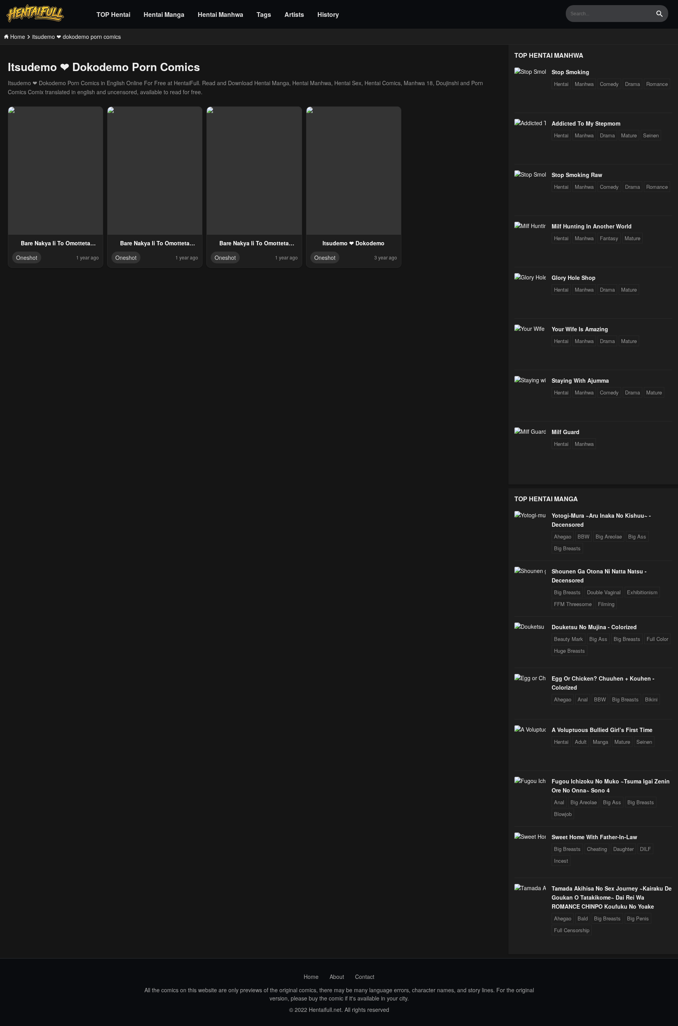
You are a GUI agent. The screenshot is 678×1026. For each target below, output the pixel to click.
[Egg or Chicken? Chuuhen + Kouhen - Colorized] (530, 678)
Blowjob (563, 814)
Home (311, 976)
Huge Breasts (569, 650)
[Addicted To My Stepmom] (530, 123)
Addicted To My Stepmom (586, 123)
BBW (583, 536)
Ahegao (562, 536)
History (328, 14)
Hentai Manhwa (220, 14)
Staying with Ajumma (580, 380)
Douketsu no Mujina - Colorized (594, 627)
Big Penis (638, 918)
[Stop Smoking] (530, 71)
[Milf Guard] (530, 431)
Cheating (597, 849)
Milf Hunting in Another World (592, 226)
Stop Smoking (570, 72)
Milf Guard (566, 432)
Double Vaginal (604, 592)
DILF (645, 849)
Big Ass (637, 536)
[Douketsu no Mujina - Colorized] (530, 626)
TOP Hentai (113, 14)
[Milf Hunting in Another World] (530, 226)
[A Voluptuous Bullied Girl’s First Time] (530, 729)
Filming (606, 604)
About (337, 976)
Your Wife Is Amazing (580, 329)
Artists (294, 14)
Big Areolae (609, 536)
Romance (657, 84)
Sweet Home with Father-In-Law (594, 837)
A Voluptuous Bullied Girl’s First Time (602, 730)
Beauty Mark (568, 639)
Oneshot (26, 257)
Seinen (651, 135)
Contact (364, 976)
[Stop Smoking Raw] (530, 174)
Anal (583, 699)
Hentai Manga (164, 14)
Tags (264, 14)
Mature (629, 135)
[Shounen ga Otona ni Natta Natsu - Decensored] (530, 571)
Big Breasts (567, 548)
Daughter (623, 849)
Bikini (651, 699)
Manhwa (584, 84)
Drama (632, 84)
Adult (581, 741)
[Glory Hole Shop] (530, 277)
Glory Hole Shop (574, 277)
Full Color (657, 639)
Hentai (561, 84)
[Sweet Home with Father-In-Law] (530, 836)
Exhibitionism (642, 592)
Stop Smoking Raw (577, 175)
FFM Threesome (573, 604)
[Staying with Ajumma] (530, 380)
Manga (600, 741)
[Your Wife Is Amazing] (530, 328)
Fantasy (609, 238)
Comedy (609, 84)
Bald (583, 918)
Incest (561, 860)
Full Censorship (571, 930)
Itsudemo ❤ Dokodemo (354, 243)
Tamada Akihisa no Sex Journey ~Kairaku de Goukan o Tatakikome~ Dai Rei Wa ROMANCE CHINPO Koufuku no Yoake (612, 897)
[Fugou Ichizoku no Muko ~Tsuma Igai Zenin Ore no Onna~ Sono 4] (530, 781)
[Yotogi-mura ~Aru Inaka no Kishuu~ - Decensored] (530, 515)
